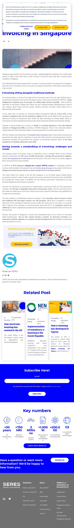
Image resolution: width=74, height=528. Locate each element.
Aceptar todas (42, 27)
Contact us (59, 460)
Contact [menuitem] (42, 513)
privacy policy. (56, 386)
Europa (53, 320)
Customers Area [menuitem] (45, 509)
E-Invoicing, (31, 319)
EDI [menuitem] (24, 496)
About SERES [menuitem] (44, 488)
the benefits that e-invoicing (38, 135)
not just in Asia (44, 74)
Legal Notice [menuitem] (61, 492)
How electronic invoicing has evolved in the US (13, 327)
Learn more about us (37, 446)
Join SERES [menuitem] (44, 505)
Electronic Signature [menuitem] (29, 505)
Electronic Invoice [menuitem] (28, 501)
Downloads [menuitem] (43, 501)
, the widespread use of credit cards (18, 158)
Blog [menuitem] (41, 492)
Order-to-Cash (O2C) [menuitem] (29, 488)
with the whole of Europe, (44, 168)
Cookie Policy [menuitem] (61, 501)
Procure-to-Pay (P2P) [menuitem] (30, 492)
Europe (30, 321)
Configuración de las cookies (26, 27)
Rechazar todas (60, 27)
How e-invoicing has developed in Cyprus (60, 328)
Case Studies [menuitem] (44, 496)
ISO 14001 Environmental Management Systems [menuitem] (64, 516)
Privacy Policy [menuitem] (61, 496)
